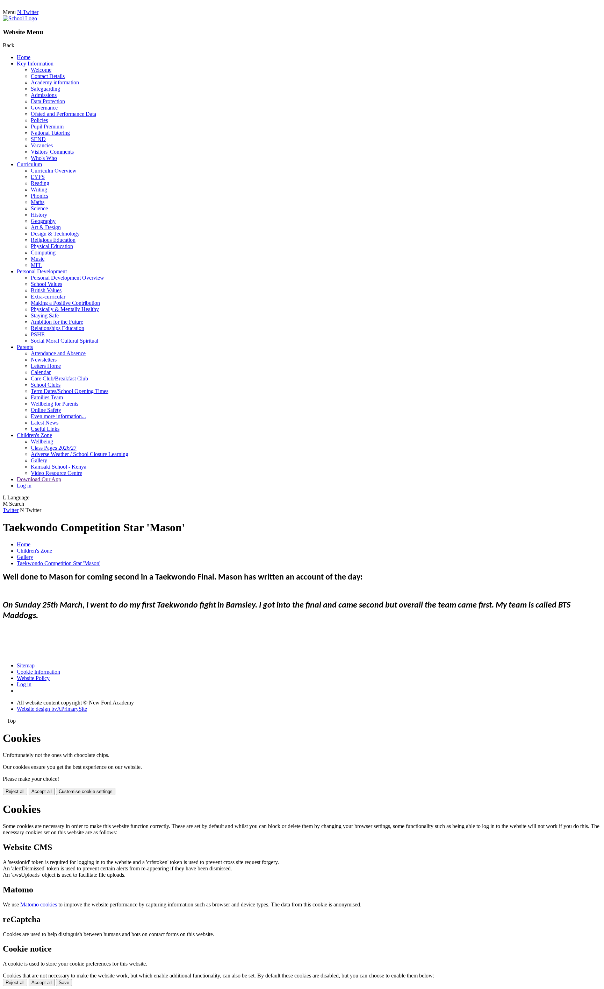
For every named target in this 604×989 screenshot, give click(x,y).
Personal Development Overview (67, 278)
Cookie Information (38, 672)
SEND (38, 139)
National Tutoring (50, 133)
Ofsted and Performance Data (63, 114)
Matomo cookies (38, 904)
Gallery (39, 460)
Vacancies (42, 145)
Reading (40, 183)
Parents (25, 347)
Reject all (15, 791)
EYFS (38, 177)
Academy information (55, 82)
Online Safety (46, 410)
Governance (44, 108)
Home (23, 57)
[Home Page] (20, 18)
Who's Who (44, 158)
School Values (46, 284)
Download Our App (39, 479)
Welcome (41, 70)
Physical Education (52, 246)
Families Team (47, 397)
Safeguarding (45, 89)
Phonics (39, 196)
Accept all (41, 791)
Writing (39, 189)
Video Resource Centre (56, 473)
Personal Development (42, 271)
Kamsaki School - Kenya (58, 467)
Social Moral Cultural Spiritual (64, 341)
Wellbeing (42, 441)
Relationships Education (57, 328)
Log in (24, 486)
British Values (46, 290)
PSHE (38, 334)
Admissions (44, 95)
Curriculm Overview (54, 171)
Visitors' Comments (52, 152)
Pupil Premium (47, 126)
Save (64, 982)
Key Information (35, 63)
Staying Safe (45, 315)
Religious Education (53, 240)
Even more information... (58, 416)
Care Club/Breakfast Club (59, 378)
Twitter (11, 510)
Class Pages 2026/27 (54, 448)
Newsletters (44, 360)
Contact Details (48, 76)
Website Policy (33, 678)
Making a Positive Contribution (65, 303)
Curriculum (29, 164)
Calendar (41, 372)
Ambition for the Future (57, 322)
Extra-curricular (48, 297)
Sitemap (26, 665)
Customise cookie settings (86, 791)
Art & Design (46, 227)
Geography (43, 221)
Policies (39, 120)
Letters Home (46, 366)
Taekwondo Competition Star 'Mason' (58, 563)
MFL (36, 265)
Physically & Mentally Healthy (65, 309)
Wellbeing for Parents (54, 404)
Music (37, 259)
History (39, 215)
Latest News (44, 423)
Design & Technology (55, 234)
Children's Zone (34, 435)
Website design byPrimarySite (52, 709)
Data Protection (48, 101)
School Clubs (45, 385)
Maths (37, 202)
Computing (43, 252)
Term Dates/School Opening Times (69, 391)
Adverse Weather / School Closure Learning (79, 454)
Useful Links (45, 429)
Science (39, 208)
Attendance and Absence (58, 353)
